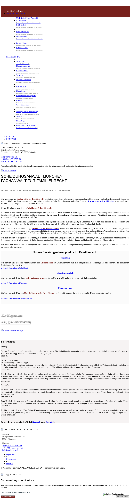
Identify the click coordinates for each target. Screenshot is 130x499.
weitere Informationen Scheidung (14, 268)
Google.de (36, 422)
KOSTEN (10, 137)
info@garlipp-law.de (9, 157)
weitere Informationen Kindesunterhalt (16, 298)
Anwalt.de (50, 422)
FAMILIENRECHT (14, 57)
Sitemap (9, 463)
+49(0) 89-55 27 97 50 (15, 322)
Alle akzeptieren (8, 497)
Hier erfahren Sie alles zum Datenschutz (15, 492)
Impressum (10, 454)
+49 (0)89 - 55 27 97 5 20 (12, 448)
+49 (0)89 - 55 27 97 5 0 (12, 445)
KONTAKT (11, 139)
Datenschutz (11, 459)
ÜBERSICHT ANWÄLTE (27, 18)
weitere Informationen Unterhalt (14, 283)
